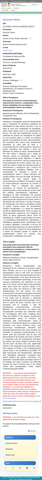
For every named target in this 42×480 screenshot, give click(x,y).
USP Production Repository (19, 1)
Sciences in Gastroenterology (14, 62)
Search (8, 8)
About (13, 10)
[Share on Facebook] (13, 467)
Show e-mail (7, 50)
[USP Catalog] (29, 38)
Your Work (4, 10)
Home (3, 8)
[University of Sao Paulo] (4, 4)
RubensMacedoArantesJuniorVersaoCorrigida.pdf (22, 401)
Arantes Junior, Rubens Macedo (15, 38)
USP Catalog (4, 1)
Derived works (11, 443)
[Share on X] (20, 467)
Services (16, 8)
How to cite (10, 455)
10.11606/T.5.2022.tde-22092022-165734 (18, 26)
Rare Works (33, 1)
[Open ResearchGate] (27, 467)
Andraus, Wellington (10, 80)
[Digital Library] (9, 5)
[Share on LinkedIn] (34, 467)
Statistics (9, 449)
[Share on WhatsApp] (5, 467)
